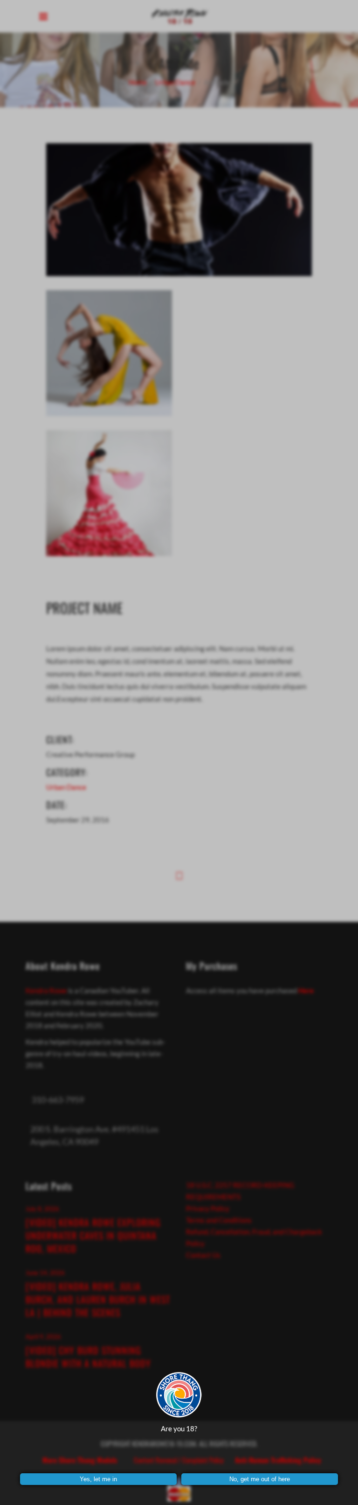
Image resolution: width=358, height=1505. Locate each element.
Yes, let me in (98, 1479)
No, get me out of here (259, 1479)
